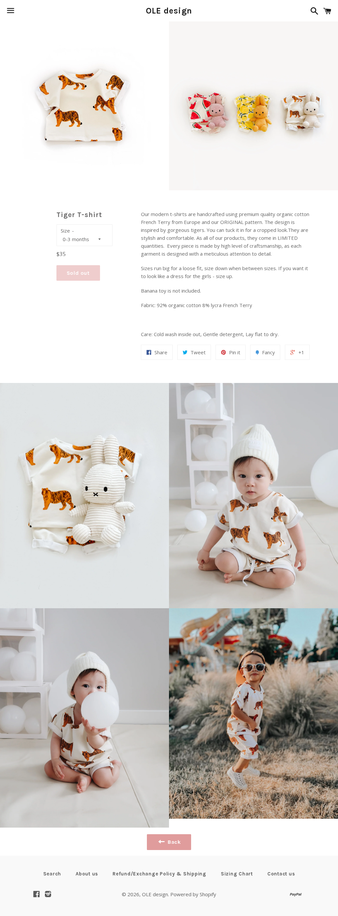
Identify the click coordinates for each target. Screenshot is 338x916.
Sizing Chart (237, 874)
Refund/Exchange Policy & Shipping (159, 874)
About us (87, 874)
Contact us (281, 874)
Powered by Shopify (193, 894)
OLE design (169, 11)
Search (52, 874)
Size (65, 230)
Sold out (78, 273)
